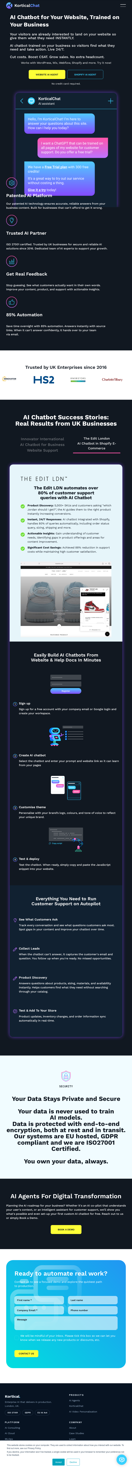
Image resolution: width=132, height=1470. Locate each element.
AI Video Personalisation (83, 1411)
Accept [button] (58, 1462)
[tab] (42, 445)
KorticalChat (76, 1406)
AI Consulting (12, 1427)
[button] (123, 5)
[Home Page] (14, 5)
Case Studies (76, 1433)
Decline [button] (73, 1462)
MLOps (9, 1439)
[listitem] (66, 1338)
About (72, 1427)
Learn (72, 1439)
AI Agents (74, 1400)
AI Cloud (10, 1433)
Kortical (12, 1396)
